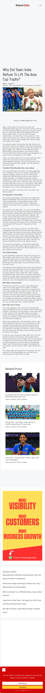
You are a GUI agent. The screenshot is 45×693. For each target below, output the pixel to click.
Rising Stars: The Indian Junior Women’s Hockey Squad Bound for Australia (20, 423)
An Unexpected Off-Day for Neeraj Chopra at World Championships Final (21, 395)
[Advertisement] (22, 34)
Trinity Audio (25, 120)
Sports (19, 399)
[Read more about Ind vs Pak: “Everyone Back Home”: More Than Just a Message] (22, 443)
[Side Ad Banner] (22, 526)
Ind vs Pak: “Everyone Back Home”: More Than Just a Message (22, 458)
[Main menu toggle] (40, 5)
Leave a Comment (10, 399)
